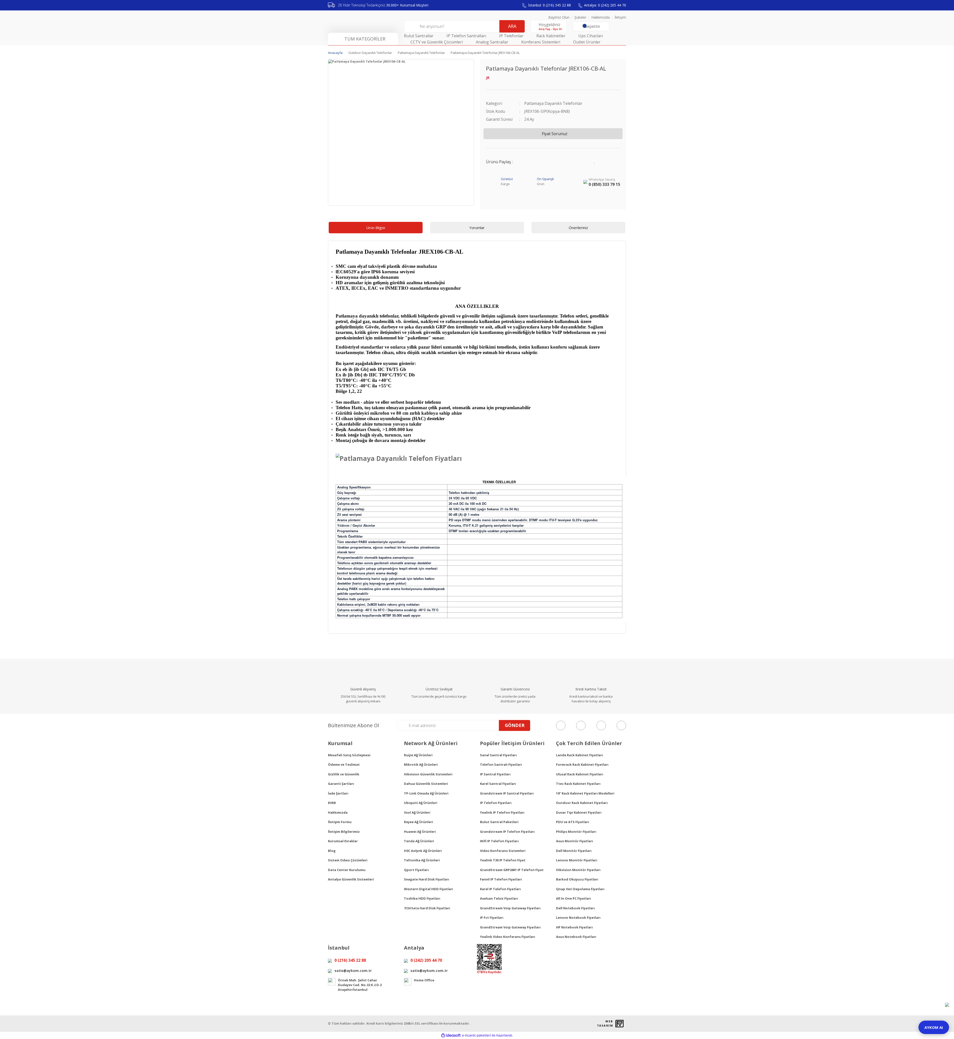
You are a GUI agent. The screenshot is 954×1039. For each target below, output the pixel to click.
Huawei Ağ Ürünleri (420, 831)
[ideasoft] (451, 1035)
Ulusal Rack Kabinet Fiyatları (579, 774)
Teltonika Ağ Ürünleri (422, 860)
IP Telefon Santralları (466, 36)
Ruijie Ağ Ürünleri (418, 755)
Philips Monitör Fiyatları (576, 831)
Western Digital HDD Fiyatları (428, 889)
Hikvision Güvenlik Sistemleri (428, 774)
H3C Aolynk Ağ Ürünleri (423, 850)
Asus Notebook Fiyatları (576, 936)
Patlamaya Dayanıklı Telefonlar (553, 103)
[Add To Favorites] (595, 160)
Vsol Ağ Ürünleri (417, 812)
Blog (332, 850)
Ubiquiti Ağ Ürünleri (420, 802)
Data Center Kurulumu (346, 870)
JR (487, 77)
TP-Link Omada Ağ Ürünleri (426, 793)
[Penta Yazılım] (620, 1023)
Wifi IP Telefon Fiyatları (499, 841)
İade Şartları (338, 793)
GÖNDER (514, 725)
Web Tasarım (605, 1024)
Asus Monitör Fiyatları (574, 841)
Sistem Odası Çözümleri (347, 860)
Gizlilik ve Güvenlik (343, 774)
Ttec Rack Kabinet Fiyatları (578, 783)
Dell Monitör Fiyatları (574, 850)
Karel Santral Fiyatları (498, 783)
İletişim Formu (340, 822)
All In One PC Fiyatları (573, 898)
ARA (512, 26)
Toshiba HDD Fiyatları (422, 898)
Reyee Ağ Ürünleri (418, 822)
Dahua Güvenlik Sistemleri (426, 783)
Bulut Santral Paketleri (499, 822)
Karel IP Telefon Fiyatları (500, 889)
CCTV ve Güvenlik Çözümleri (436, 42)
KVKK (332, 802)
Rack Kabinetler (550, 36)
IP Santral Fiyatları (495, 774)
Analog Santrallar (492, 42)
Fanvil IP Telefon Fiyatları (501, 879)
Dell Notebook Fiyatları (575, 908)
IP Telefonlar (511, 36)
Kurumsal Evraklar (343, 841)
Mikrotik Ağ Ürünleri (421, 764)
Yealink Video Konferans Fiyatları (507, 936)
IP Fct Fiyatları (491, 917)
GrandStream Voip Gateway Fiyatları (510, 908)
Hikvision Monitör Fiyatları (578, 870)
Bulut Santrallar (419, 36)
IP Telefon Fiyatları (496, 802)
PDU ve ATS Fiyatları (572, 822)
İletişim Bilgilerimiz (344, 831)
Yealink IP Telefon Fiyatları (502, 812)
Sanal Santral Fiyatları (498, 755)
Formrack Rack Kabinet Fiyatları (582, 764)
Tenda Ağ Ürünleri (419, 841)
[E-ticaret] (476, 1035)
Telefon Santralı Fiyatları (501, 764)
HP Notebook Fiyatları (574, 927)
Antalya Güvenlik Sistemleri (351, 879)
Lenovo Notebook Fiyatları (578, 917)
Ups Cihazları (590, 36)
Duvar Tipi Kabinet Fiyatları (578, 812)
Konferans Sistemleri (540, 42)
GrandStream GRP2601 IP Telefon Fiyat (512, 870)
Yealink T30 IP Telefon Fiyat (502, 860)
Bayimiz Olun (558, 17)
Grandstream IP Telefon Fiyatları (507, 831)
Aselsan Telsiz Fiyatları (499, 898)
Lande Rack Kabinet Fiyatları (579, 755)
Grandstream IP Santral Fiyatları (507, 793)
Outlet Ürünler (586, 42)
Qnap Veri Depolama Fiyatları (580, 889)
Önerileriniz (578, 227)
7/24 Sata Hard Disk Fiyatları (427, 908)
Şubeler (580, 17)
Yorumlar (477, 227)
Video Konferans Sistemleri (502, 850)
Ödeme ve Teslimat (344, 764)
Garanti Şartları (341, 783)
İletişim (620, 17)
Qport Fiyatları (416, 870)
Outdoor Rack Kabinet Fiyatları (582, 802)
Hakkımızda (600, 17)
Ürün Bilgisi (375, 227)
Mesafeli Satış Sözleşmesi (349, 755)
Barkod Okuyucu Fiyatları (577, 879)
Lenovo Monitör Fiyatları (576, 860)
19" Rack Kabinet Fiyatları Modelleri (585, 793)
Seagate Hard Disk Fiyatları (426, 879)
